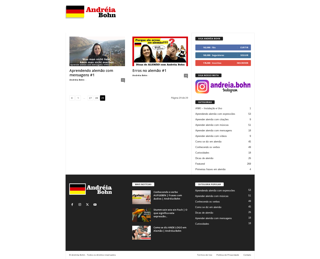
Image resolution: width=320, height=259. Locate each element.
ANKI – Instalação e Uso (208, 108)
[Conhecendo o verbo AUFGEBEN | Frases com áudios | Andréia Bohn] (141, 197)
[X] (88, 205)
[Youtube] (95, 205)
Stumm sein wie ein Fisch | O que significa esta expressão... (170, 213)
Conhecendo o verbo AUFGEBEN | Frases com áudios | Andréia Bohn (168, 195)
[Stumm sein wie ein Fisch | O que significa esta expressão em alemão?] (141, 215)
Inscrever (242, 63)
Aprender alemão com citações (212, 119)
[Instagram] (80, 205)
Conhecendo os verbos (207, 147)
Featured (200, 163)
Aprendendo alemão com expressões (215, 114)
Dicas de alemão (204, 158)
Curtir (244, 47)
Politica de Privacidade (227, 254)
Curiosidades (202, 152)
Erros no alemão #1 (149, 70)
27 (90, 98)
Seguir (244, 55)
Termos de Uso (204, 254)
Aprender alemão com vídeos (211, 136)
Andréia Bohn (76, 79)
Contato (247, 254)
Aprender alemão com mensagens (86, 64)
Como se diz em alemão (208, 141)
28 (96, 98)
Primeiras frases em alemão (210, 169)
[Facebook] (73, 205)
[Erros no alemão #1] (160, 51)
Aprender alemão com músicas (212, 125)
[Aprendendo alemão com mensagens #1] (97, 51)
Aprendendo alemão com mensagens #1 (91, 72)
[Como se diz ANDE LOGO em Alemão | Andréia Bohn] (141, 233)
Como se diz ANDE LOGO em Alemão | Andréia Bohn (170, 229)
